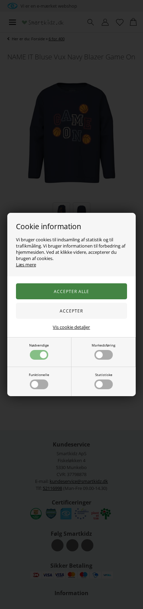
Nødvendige (39, 345)
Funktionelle (39, 374)
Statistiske (103, 374)
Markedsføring (103, 345)
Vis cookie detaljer (71, 327)
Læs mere (26, 264)
